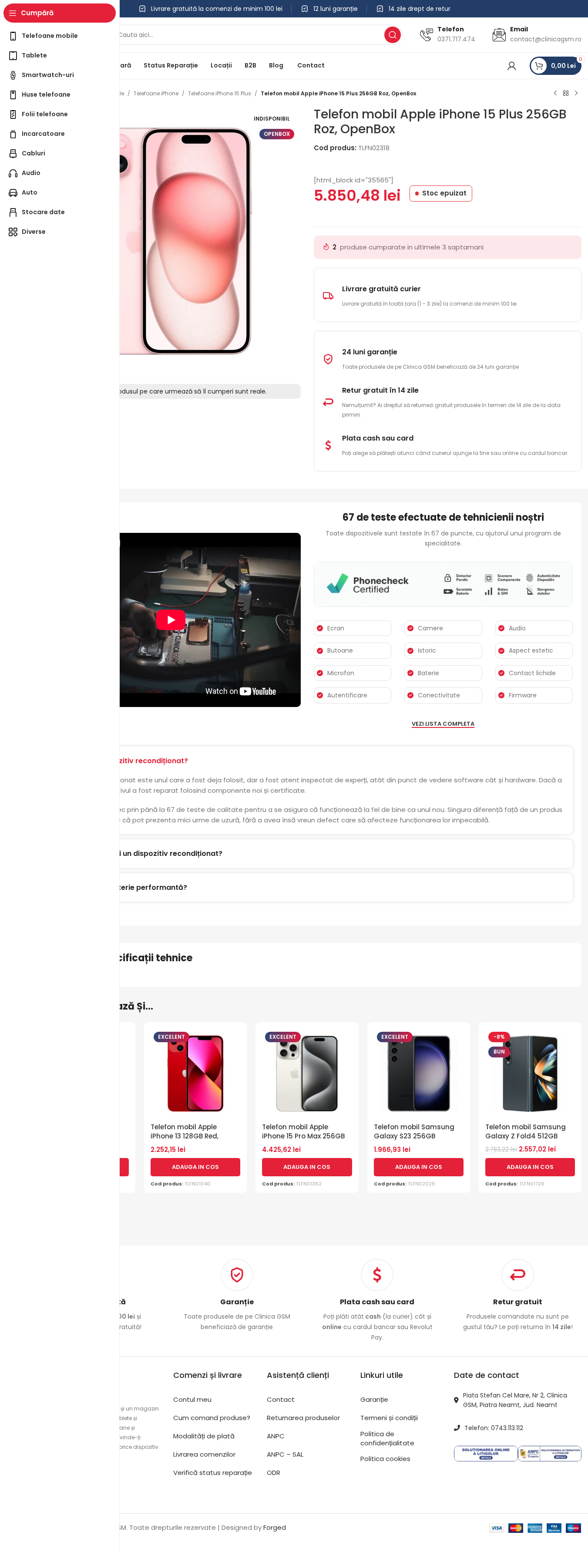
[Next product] (576, 93)
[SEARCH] (392, 35)
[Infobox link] (237, 1295)
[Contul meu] (511, 65)
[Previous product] (555, 93)
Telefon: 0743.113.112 (493, 1428)
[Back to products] (566, 93)
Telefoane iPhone (156, 93)
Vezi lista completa (443, 724)
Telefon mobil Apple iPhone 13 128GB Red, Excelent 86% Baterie (185, 1136)
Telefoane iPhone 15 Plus (219, 93)
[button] (195, 1167)
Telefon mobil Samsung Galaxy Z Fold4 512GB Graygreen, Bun (525, 1136)
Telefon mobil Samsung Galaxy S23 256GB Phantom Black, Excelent (415, 1136)
